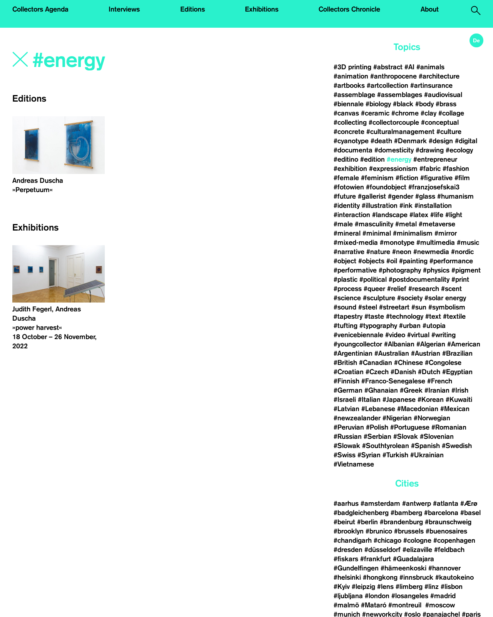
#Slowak (347, 445)
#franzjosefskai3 (433, 187)
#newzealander (357, 418)
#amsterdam (380, 503)
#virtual (418, 334)
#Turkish (395, 454)
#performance (451, 261)
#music (468, 242)
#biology (378, 103)
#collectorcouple (394, 122)
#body (424, 103)
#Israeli (345, 399)
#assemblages (399, 94)
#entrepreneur (435, 159)
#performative (355, 270)
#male (343, 224)
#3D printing (352, 67)
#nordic (462, 251)
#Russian (348, 436)
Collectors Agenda (40, 9)
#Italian (369, 399)
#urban (410, 325)
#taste (374, 316)
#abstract (387, 67)
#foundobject (386, 187)
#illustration (379, 205)
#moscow (440, 605)
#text (433, 316)
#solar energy (445, 297)
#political (373, 279)
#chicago (387, 540)
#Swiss (344, 454)
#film (462, 177)
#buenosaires (446, 531)
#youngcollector (358, 344)
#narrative (349, 251)
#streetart (394, 307)
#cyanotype (351, 140)
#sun (418, 307)
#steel (367, 307)
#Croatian (349, 371)
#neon (401, 251)
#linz (431, 586)
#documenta (353, 150)
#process (348, 288)
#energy (399, 159)
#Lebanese (378, 408)
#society (410, 297)
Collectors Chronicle (349, 9)
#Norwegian (432, 418)
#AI (409, 67)
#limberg (409, 586)
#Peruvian (349, 427)
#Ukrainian (427, 454)
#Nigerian (397, 418)
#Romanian (448, 427)
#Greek (411, 390)
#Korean (431, 399)
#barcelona (441, 512)
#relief (396, 288)
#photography (400, 270)
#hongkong (380, 577)
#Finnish (346, 381)
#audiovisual (443, 94)
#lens (385, 586)
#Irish (459, 390)
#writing (443, 334)
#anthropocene (393, 76)
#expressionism (393, 168)
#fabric (430, 168)
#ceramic (375, 113)
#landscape (389, 214)
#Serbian (377, 436)
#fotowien (349, 187)
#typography (378, 325)
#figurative (436, 177)
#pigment (466, 270)
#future (345, 196)
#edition (372, 159)
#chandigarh (353, 540)
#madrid (443, 595)
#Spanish (425, 445)
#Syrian (369, 454)
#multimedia (435, 242)
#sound (345, 307)
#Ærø (468, 503)
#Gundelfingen (356, 568)
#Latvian (346, 408)
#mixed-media (356, 242)
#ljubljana (348, 595)
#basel (470, 512)
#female (346, 177)
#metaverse (437, 224)
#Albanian (399, 344)
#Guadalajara (413, 558)
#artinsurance (431, 85)
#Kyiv (342, 586)
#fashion (456, 168)
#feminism (377, 177)
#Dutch (429, 371)
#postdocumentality (419, 279)
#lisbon (452, 586)
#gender (400, 196)
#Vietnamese (354, 464)
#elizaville (417, 549)
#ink (406, 205)
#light (453, 214)
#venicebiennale (358, 334)
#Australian (391, 353)
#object (345, 261)
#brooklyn (349, 531)
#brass (446, 103)
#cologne (417, 540)
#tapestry (348, 316)
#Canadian (375, 362)
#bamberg (406, 512)
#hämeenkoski (403, 568)
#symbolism (446, 307)
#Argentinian (353, 353)
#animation (351, 76)
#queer (374, 288)
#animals (430, 67)
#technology (404, 316)
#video (395, 334)
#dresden (348, 549)
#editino (346, 159)
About (430, 9)
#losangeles (409, 595)
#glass (425, 196)
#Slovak (405, 436)
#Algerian (430, 344)
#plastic (345, 279)
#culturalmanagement (400, 131)
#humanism (455, 196)
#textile (454, 316)
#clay (428, 113)
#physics (436, 270)
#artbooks (349, 85)
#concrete (349, 131)
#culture (448, 131)
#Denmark (410, 140)
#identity (347, 205)
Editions (192, 9)
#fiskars (346, 558)
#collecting (350, 122)
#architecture (439, 76)
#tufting (345, 325)
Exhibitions (261, 9)
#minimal (376, 233)
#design (441, 140)
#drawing (430, 150)
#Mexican (455, 408)
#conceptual (440, 122)
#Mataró (373, 605)
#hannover (444, 568)
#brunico (379, 531)
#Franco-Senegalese (393, 381)
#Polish (377, 427)
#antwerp (416, 503)
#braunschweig (448, 521)
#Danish (403, 371)
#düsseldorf (382, 549)
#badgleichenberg (361, 512)
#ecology (459, 150)
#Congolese (443, 362)
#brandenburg (401, 521)
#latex (418, 214)
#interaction (352, 214)
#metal (406, 224)
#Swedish (457, 445)
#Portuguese (409, 427)
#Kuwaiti (459, 399)
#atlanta (445, 503)
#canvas (346, 113)
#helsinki (347, 577)
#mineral (347, 233)
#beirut (344, 521)
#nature (378, 251)
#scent (451, 288)
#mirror (445, 233)
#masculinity (374, 224)
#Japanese (399, 399)
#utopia (434, 325)
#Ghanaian (381, 390)
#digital (466, 140)
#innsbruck (416, 577)
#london (377, 595)
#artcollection (387, 85)
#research (423, 288)
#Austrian (425, 353)
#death (381, 140)
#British (345, 362)
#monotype (397, 242)
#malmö (346, 605)
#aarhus (346, 503)
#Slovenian (437, 436)
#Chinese (408, 362)
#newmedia (431, 251)
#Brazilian (457, 353)
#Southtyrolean (385, 445)
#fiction (407, 177)
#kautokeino (454, 577)
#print (460, 279)
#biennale (349, 103)
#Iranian (436, 390)
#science (347, 297)
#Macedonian (417, 408)
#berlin (367, 521)
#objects (371, 261)
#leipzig (363, 586)
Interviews (124, 9)
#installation (433, 205)
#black (403, 103)
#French (439, 381)
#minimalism (413, 233)
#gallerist (372, 196)
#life (436, 214)
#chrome (405, 113)
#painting (413, 261)
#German (348, 390)
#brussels (409, 531)
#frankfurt (375, 558)
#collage (451, 113)
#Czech (377, 371)
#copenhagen (454, 540)
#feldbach (449, 549)
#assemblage (354, 94)
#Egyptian (457, 371)
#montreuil (405, 605)
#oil (391, 261)
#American (463, 344)
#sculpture (379, 297)
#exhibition (350, 168)
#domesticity (394, 150)
